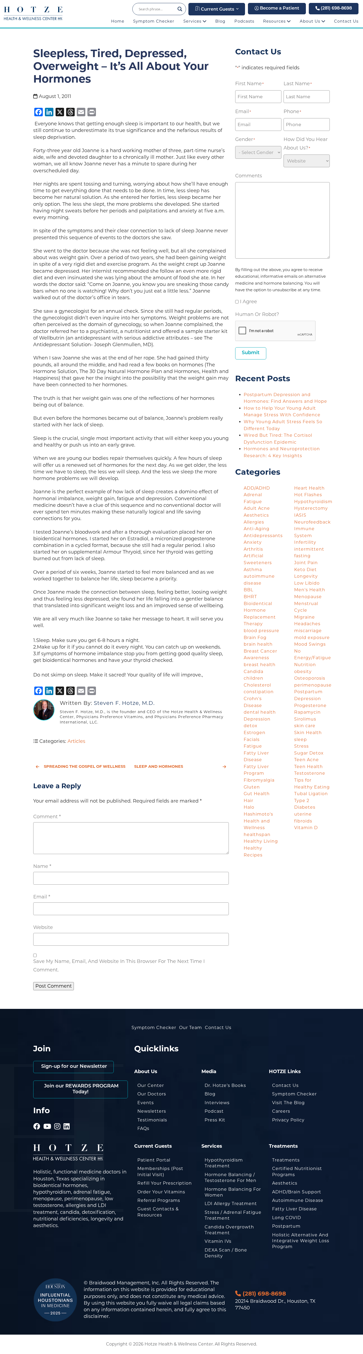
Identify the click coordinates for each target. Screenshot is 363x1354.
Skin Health (308, 732)
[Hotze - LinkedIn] (67, 1119)
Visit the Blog (288, 1102)
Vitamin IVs (218, 1241)
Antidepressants (263, 535)
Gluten (252, 787)
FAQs (143, 1128)
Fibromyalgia (259, 780)
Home (117, 21)
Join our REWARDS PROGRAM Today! (81, 1089)
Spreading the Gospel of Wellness (84, 766)
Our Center (150, 1085)
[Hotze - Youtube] (47, 1119)
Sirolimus (305, 719)
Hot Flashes (308, 494)
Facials (252, 739)
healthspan (257, 834)
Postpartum (286, 1226)
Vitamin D (306, 827)
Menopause (308, 596)
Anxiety (253, 542)
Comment (47, 817)
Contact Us (346, 21)
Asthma (253, 569)
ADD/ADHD (257, 488)
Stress (301, 746)
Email (41, 897)
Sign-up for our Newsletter (73, 1066)
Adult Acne (257, 508)
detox (251, 725)
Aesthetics (256, 515)
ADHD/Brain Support (296, 1191)
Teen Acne (306, 759)
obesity (303, 671)
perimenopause (313, 685)
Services (193, 21)
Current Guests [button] (217, 9)
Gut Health (257, 793)
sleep (300, 739)
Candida (253, 671)
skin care (304, 725)
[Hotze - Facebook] (36, 1119)
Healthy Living (261, 841)
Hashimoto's (258, 814)
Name (42, 866)
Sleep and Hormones (158, 766)
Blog (220, 21)
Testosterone (309, 773)
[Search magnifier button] (180, 9)
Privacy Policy (288, 1119)
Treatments (286, 1160)
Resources (275, 21)
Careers (281, 1111)
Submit (251, 353)
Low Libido (307, 583)
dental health (260, 712)
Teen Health (308, 766)
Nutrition (305, 664)
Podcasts (244, 21)
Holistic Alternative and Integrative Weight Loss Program (300, 1240)
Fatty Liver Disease (294, 1208)
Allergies (254, 522)
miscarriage (308, 630)
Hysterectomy (311, 508)
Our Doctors (151, 1093)
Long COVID (286, 1217)
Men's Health (309, 589)
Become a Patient (279, 8)
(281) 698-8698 (336, 8)
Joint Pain (306, 562)
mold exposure (312, 637)
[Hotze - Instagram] (57, 1119)
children (253, 678)
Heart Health (309, 488)
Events (145, 1102)
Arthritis (253, 549)
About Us (311, 21)
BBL (248, 589)
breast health (260, 664)
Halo (249, 807)
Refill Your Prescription (164, 1183)
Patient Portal (153, 1160)
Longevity (306, 576)
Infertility (305, 542)
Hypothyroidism (313, 501)
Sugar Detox (309, 753)
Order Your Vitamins (161, 1191)
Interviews (217, 1102)
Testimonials (152, 1119)
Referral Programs (158, 1200)
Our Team (190, 1027)
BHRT (250, 596)
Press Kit (215, 1119)
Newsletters (151, 1111)
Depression (257, 719)
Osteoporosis (309, 678)
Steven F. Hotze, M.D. (124, 703)
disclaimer (96, 1316)
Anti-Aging (256, 528)
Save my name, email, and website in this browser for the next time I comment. (119, 965)
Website (43, 927)
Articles (76, 741)
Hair (248, 800)
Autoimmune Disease (297, 1200)
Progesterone (310, 705)
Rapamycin (307, 712)
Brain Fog (255, 637)
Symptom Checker (153, 21)
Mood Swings (310, 644)
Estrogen (254, 732)
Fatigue (253, 746)
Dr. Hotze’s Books (225, 1085)
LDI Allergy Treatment (231, 1203)
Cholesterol (257, 685)
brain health (258, 644)
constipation (259, 691)
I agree (248, 302)
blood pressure (261, 630)
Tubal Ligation (311, 793)
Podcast (214, 1111)
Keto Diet (305, 569)
